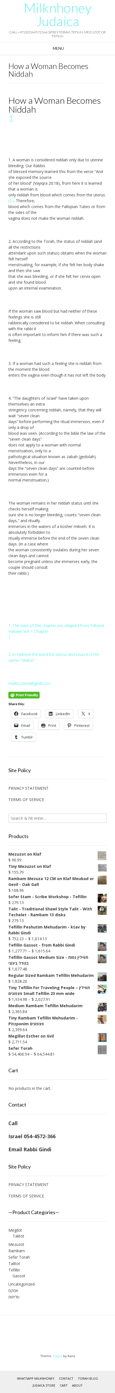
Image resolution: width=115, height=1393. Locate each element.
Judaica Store (44, 1385)
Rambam (16, 1250)
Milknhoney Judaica (58, 14)
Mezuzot (16, 1244)
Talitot (18, 1236)
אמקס (13, 1290)
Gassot (19, 1275)
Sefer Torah (19, 1257)
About (77, 1385)
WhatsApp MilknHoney (35, 1378)
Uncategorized (21, 1284)
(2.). (11, 200)
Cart (64, 1385)
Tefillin (14, 1270)
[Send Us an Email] (52, 1336)
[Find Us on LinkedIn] (63, 1336)
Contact (66, 1378)
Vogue (57, 1356)
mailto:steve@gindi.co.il (29, 683)
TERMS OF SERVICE (26, 799)
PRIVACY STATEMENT (28, 788)
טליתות (14, 1297)
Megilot (15, 1230)
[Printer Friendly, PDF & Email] (24, 694)
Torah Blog (88, 1378)
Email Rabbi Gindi (29, 1149)
